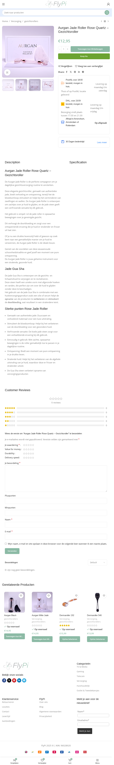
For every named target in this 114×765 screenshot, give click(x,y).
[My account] (108, 4)
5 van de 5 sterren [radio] (33, 445)
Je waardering (12, 445)
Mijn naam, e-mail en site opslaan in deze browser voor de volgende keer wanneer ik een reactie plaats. (57, 543)
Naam (8, 519)
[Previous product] (101, 21)
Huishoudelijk (83, 685)
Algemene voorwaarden (50, 711)
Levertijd (6, 716)
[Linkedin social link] (79, 72)
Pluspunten (10, 495)
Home (5, 21)
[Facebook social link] (66, 72)
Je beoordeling (12, 463)
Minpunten (10, 507)
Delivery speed (12, 457)
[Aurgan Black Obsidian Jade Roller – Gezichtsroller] (14, 602)
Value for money (13, 449)
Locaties (6, 706)
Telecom (81, 676)
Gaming (80, 671)
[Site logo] (56, 4)
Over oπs (43, 702)
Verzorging (16, 21)
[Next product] (108, 21)
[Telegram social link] (83, 72)
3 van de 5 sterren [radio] (28, 445)
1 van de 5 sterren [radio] (24, 445)
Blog (41, 706)
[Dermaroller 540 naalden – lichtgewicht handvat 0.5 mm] (97, 602)
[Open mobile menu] (3, 4)
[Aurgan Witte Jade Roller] (42, 602)
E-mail (9, 531)
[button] (14, 636)
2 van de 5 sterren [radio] (26, 445)
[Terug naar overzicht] (104, 21)
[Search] (107, 12)
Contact (5, 711)
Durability (9, 453)
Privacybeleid (45, 716)
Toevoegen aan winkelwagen (90, 49)
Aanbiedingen (8, 721)
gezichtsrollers (31, 21)
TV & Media (82, 666)
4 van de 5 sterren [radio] (31, 445)
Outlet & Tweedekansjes (88, 690)
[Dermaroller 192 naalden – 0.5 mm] (70, 602)
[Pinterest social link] (75, 72)
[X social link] (71, 72)
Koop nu (84, 56)
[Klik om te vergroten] (7, 72)
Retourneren (8, 702)
